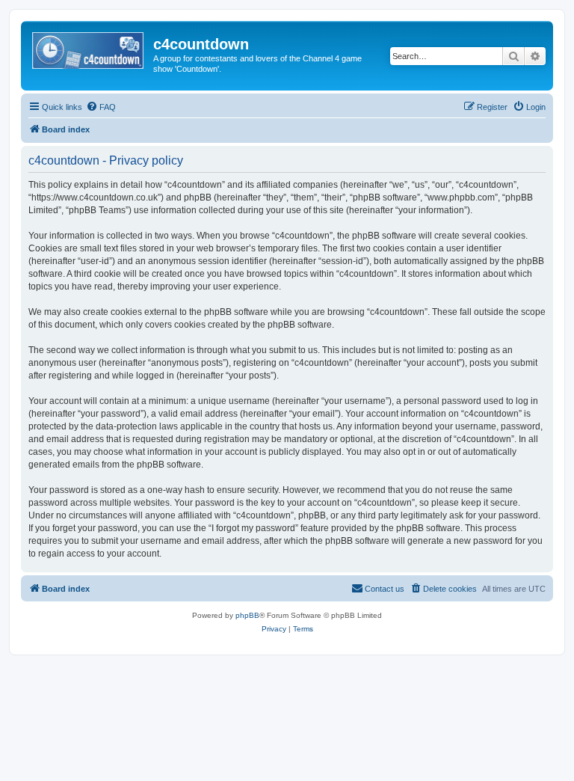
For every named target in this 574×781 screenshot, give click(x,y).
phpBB (247, 615)
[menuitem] (101, 107)
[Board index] (89, 49)
